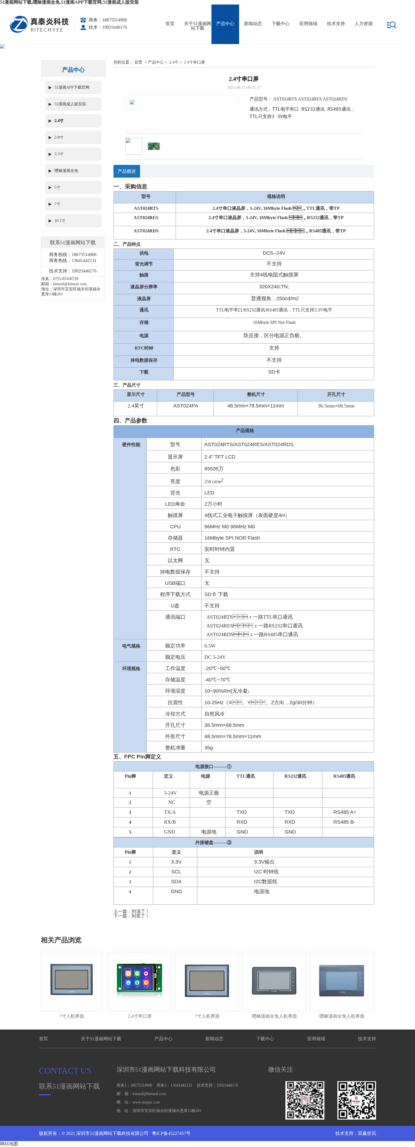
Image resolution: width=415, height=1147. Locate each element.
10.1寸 (59, 221)
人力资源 (364, 23)
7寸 (57, 204)
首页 (169, 23)
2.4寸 (59, 121)
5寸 (57, 187)
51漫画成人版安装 (70, 104)
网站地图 (9, 1143)
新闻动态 (253, 23)
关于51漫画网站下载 (197, 25)
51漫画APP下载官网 (71, 87)
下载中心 (281, 23)
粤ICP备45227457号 (171, 1133)
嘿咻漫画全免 (66, 171)
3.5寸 (59, 154)
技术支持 (336, 23)
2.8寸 (59, 137)
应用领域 (308, 23)
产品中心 (225, 23)
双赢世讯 (367, 1133)
